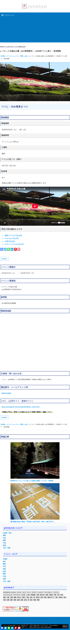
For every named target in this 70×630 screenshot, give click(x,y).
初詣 (47, 594)
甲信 (4, 566)
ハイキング (40, 592)
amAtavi (4, 259)
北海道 (5, 559)
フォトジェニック (7, 594)
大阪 (8, 597)
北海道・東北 (7, 533)
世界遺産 (33, 594)
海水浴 (37, 597)
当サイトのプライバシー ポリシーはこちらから (40, 627)
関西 (4, 540)
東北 (4, 561)
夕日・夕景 (60, 594)
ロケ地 (23, 594)
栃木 (31, 597)
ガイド (24, 592)
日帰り (23, 597)
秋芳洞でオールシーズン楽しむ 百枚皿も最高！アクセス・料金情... (32, 480)
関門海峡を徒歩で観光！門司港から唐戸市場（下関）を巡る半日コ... (32, 521)
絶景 (22, 600)
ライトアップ (17, 594)
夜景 (4, 597)
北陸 (4, 571)
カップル (19, 592)
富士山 (19, 597)
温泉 (45, 597)
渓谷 (42, 597)
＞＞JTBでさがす (8, 241)
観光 (31, 600)
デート (29, 592)
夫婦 (11, 597)
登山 (57, 597)
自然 (25, 600)
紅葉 (18, 600)
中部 (4, 538)
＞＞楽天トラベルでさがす (12, 235)
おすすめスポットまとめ (9, 592)
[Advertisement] (35, 30)
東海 (4, 569)
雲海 (35, 600)
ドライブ (34, 592)
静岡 (38, 600)
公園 (37, 594)
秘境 (15, 600)
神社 (65, 597)
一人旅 (27, 594)
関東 (4, 535)
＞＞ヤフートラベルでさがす (13, 244)
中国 (4, 543)
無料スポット (51, 597)
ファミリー (56, 592)
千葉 (55, 594)
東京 (28, 597)
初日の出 (42, 594)
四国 (4, 545)
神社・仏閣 (6, 600)
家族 (15, 597)
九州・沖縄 (6, 548)
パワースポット (48, 592)
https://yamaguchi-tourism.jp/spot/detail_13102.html (21, 407)
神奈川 (60, 597)
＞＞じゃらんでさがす (10, 238)
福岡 (11, 600)
